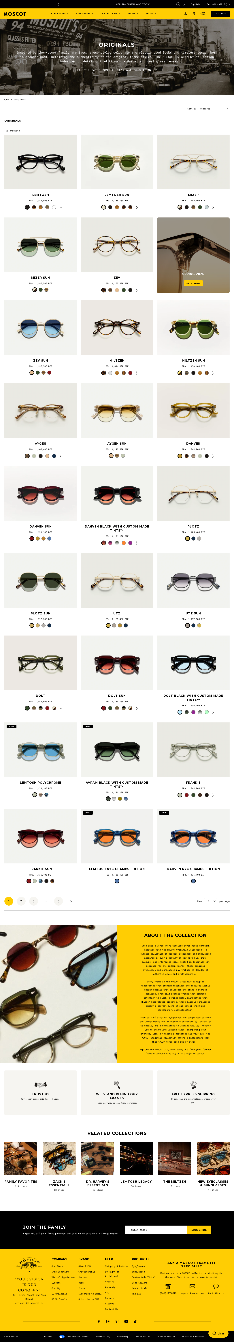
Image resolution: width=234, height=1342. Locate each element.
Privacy (48, 1336)
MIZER (193, 195)
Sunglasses (138, 1271)
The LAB (136, 1293)
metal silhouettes (190, 997)
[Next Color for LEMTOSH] (60, 207)
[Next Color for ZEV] (137, 290)
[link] (40, 162)
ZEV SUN (40, 360)
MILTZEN (117, 360)
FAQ (107, 1292)
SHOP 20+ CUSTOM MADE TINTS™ (121, 4)
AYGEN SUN (117, 443)
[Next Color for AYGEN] (60, 456)
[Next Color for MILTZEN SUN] (213, 373)
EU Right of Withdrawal (112, 1273)
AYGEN (40, 443)
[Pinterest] (117, 1321)
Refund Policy (143, 1336)
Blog (81, 1282)
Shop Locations (60, 1271)
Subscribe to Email (89, 1293)
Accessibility (103, 1336)
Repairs (109, 1281)
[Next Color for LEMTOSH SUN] (137, 207)
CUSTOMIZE (220, 13)
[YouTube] (126, 1321)
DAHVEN (193, 443)
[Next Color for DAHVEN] (213, 456)
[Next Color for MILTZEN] (137, 373)
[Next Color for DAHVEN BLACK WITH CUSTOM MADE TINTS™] (137, 543)
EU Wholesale (59, 1293)
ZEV (117, 277)
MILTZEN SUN (193, 360)
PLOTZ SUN (40, 613)
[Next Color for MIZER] (213, 207)
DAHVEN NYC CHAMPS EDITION (193, 869)
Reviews (82, 1277)
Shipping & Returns (116, 1266)
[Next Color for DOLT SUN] (137, 708)
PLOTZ (193, 526)
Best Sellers (139, 1282)
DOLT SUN (117, 695)
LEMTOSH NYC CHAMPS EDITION (117, 869)
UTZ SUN (193, 613)
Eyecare (56, 1282)
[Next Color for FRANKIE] (213, 795)
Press (81, 1288)
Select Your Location (193, 1336)
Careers (109, 1298)
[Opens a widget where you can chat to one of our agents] (218, 1333)
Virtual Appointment (64, 1277)
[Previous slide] (58, 4)
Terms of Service (166, 1336)
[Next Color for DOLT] (60, 708)
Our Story (57, 1266)
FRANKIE (193, 782)
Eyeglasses (138, 1266)
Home (6, 99)
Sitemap (109, 1303)
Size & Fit (84, 1266)
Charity (56, 1288)
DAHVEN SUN (41, 526)
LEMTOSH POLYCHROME (40, 782)
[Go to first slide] (184, 4)
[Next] (71, 901)
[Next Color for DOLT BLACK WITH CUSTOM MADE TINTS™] (213, 712)
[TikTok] (135, 1321)
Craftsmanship (86, 1271)
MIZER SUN (40, 277)
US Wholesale (59, 1299)
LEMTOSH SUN (117, 195)
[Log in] (185, 14)
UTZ (116, 613)
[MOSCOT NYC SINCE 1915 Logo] (15, 14)
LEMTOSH (40, 195)
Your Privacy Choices (77, 1336)
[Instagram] (108, 1321)
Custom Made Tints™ (143, 1277)
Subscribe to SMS (88, 1299)
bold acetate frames (177, 993)
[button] (194, 13)
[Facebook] (99, 1321)
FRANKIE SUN (40, 869)
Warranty (110, 1287)
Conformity (122, 1336)
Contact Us (111, 1309)
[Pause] (178, 4)
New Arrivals (139, 1288)
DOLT (40, 695)
